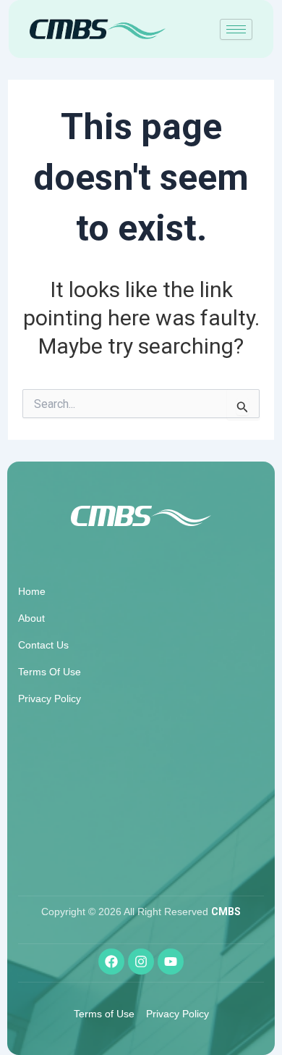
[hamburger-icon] (236, 29)
